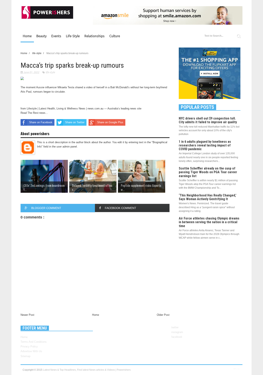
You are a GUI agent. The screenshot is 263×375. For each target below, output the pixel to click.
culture (114, 36)
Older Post (163, 314)
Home (27, 36)
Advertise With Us (31, 351)
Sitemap (25, 356)
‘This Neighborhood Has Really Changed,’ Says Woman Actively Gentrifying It (207, 197)
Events (56, 36)
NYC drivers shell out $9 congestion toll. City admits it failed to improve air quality (208, 120)
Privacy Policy (29, 346)
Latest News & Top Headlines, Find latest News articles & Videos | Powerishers (87, 369)
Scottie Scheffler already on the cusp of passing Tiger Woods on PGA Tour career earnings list (208, 172)
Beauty (41, 36)
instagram (177, 332)
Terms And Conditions (34, 341)
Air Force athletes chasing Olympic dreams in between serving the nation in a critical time (209, 222)
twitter (175, 327)
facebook (176, 336)
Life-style (73, 36)
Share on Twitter (74, 122)
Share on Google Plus (110, 122)
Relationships (94, 36)
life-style (50, 72)
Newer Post (27, 314)
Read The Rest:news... (34, 112)
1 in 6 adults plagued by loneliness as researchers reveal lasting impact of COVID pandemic (205, 145)
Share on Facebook (40, 122)
